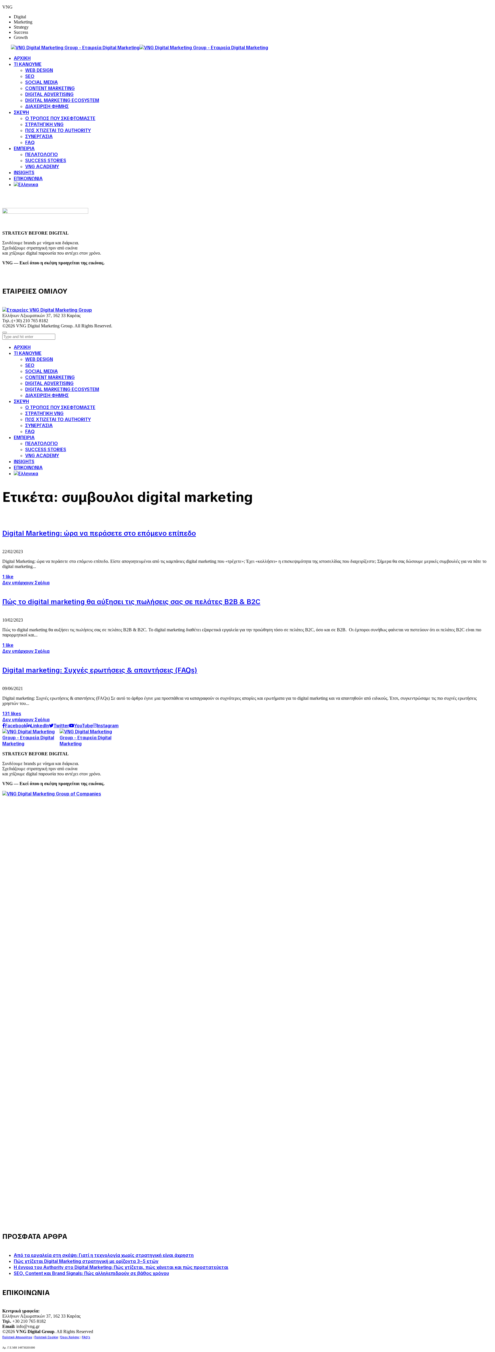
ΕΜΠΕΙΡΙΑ (24, 438)
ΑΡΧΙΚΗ (22, 347)
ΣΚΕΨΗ (21, 401)
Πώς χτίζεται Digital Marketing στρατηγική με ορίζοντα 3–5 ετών (86, 1261)
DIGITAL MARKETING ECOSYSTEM (62, 389)
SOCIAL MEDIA (41, 371)
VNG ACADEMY (42, 456)
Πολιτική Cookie (46, 1337)
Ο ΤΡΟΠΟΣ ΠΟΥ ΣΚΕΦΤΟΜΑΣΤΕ (60, 407)
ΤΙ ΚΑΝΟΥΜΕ (28, 353)
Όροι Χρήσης (70, 1337)
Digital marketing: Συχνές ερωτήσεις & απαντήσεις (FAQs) (99, 670)
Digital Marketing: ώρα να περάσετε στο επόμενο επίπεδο (99, 533)
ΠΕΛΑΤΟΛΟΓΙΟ (41, 444)
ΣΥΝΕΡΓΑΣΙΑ (39, 425)
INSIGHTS (24, 462)
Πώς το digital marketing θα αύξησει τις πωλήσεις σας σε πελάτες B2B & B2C (131, 601)
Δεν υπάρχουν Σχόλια (26, 583)
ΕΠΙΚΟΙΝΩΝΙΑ (28, 468)
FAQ (30, 432)
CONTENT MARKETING (50, 377)
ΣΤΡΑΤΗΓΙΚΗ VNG (44, 413)
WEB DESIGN (39, 359)
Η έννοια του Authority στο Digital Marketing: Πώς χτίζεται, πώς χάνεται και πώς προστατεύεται (121, 1267)
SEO (29, 365)
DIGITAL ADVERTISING (49, 383)
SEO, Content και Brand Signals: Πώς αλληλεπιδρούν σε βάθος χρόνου (91, 1273)
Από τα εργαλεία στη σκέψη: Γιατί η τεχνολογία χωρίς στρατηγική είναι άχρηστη (104, 1255)
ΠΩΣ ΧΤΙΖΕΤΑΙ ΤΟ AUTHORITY (58, 419)
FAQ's (86, 1337)
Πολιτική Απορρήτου (17, 1337)
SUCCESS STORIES (45, 450)
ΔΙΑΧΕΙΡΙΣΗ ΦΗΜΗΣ (47, 395)
